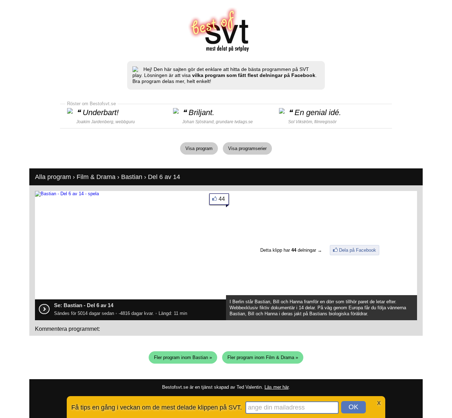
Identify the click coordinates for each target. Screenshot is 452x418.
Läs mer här (276, 387)
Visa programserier (247, 148)
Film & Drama (96, 176)
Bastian (131, 176)
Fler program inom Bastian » (183, 357)
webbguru (125, 121)
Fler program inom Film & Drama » (262, 357)
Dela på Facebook (357, 250)
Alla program (53, 176)
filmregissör (325, 121)
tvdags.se (243, 121)
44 (222, 199)
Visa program (199, 148)
